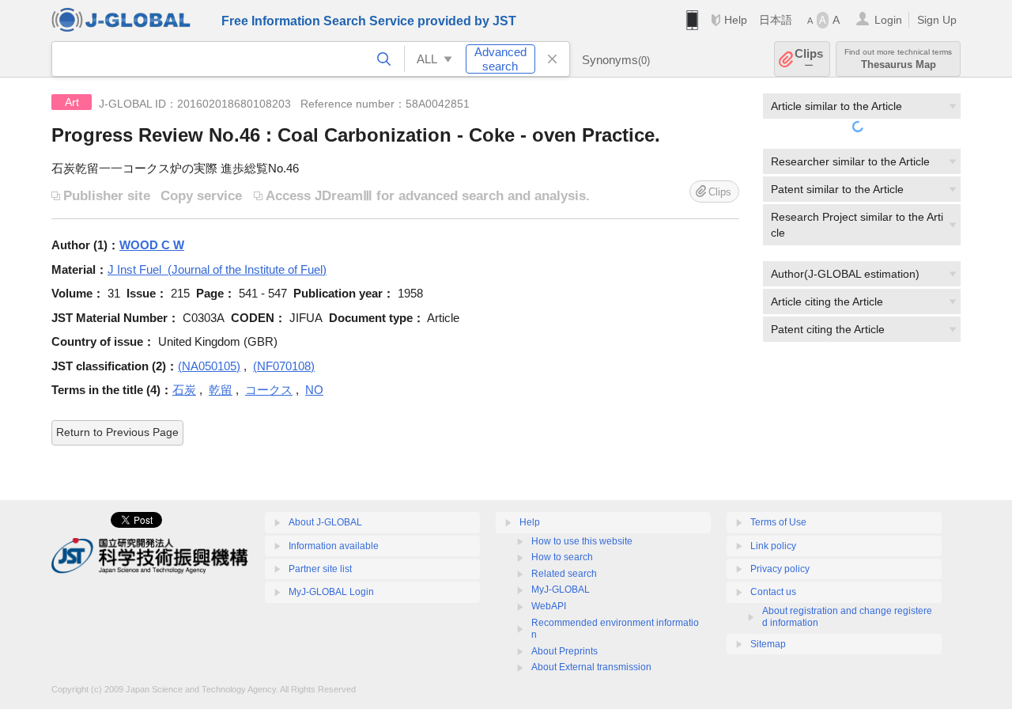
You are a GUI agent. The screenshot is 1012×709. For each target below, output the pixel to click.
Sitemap (768, 644)
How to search (562, 557)
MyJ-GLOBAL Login (331, 591)
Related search (564, 573)
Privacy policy (780, 568)
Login (888, 19)
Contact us (773, 591)
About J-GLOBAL (325, 522)
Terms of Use (778, 522)
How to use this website (581, 541)
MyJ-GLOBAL (560, 589)
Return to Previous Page (117, 432)
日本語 (775, 19)
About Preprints (564, 651)
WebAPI (548, 606)
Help (735, 19)
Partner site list (320, 568)
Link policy (773, 546)
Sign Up (937, 19)
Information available (334, 546)
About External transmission (591, 667)
